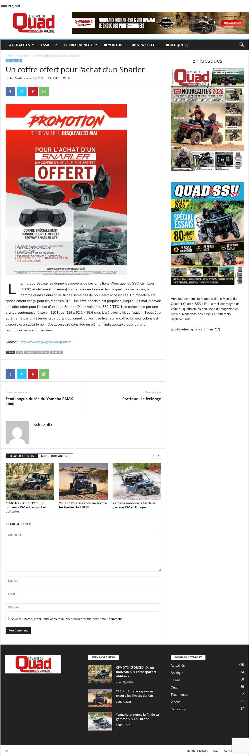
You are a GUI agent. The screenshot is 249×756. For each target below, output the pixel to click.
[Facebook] (10, 91)
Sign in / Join (10, 6)
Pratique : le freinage (141, 398)
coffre (30, 352)
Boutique (177, 673)
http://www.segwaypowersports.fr (45, 342)
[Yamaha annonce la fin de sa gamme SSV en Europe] (137, 481)
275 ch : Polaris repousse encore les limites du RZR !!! (83, 505)
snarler (56, 352)
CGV (216, 750)
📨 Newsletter (145, 44)
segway (42, 352)
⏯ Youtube (114, 44)
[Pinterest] (33, 91)
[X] (22, 91)
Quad (174, 687)
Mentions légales (197, 750)
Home (9, 55)
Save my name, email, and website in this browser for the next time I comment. (67, 619)
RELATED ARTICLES (21, 456)
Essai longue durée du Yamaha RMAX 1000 (39, 401)
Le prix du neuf (78, 44)
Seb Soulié (16, 78)
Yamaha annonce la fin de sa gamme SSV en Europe (134, 505)
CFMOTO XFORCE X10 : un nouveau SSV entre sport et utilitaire (26, 507)
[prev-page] (153, 456)
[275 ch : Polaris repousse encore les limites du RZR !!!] (83, 481)
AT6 (20, 352)
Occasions (178, 709)
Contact (229, 750)
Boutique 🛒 (177, 44)
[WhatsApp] (44, 91)
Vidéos (175, 702)
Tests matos (179, 695)
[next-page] (158, 456)
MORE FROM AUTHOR (55, 456)
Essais (47, 44)
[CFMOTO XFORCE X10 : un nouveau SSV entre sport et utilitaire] (30, 481)
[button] (241, 45)
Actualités (19, 44)
